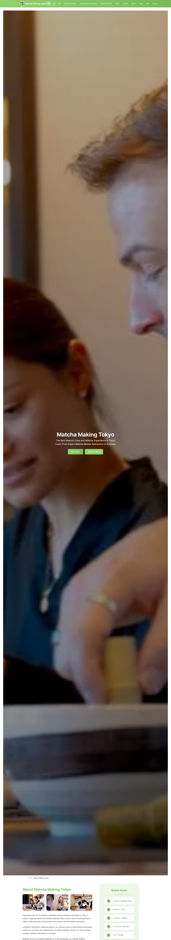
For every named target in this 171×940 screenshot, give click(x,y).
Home (30, 878)
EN (49, 3)
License (125, 4)
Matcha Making (69, 4)
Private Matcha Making (88, 4)
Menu (117, 4)
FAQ (147, 4)
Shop (141, 4)
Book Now (75, 452)
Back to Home (94, 452)
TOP (59, 4)
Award (133, 4)
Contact (155, 4)
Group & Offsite (106, 4)
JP (54, 3)
